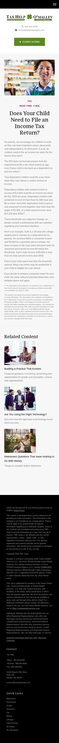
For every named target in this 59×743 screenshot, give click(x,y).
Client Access (31, 42)
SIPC (49, 567)
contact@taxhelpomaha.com (31, 30)
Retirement (10, 699)
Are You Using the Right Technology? (25, 414)
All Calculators (12, 730)
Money (9, 716)
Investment (11, 702)
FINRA (44, 567)
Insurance (10, 709)
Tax (7, 713)
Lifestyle (9, 720)
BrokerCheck (19, 510)
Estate (9, 706)
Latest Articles (12, 723)
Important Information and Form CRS (21, 638)
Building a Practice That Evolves (22, 368)
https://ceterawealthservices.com (26, 608)
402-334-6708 (31, 27)
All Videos (10, 727)
